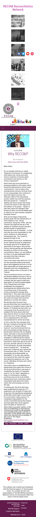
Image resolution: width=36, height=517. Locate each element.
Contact (24, 508)
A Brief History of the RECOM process (13, 504)
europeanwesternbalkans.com (17, 420)
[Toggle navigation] (2, 128)
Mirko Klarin (12, 162)
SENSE (25, 162)
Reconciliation (18, 159)
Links (23, 505)
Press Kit (24, 503)
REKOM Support (13, 508)
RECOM (20, 162)
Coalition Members (12, 511)
